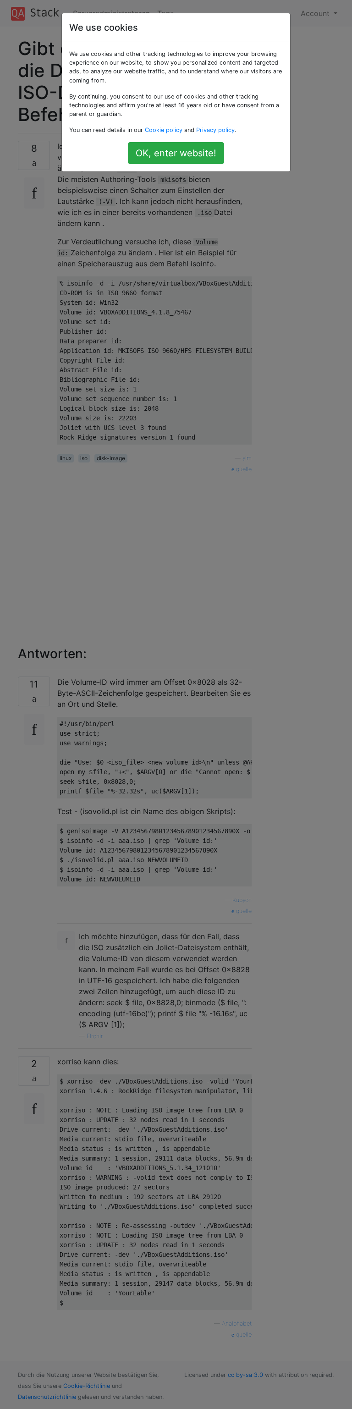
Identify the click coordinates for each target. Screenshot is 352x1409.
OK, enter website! (176, 153)
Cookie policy (163, 130)
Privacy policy (215, 130)
